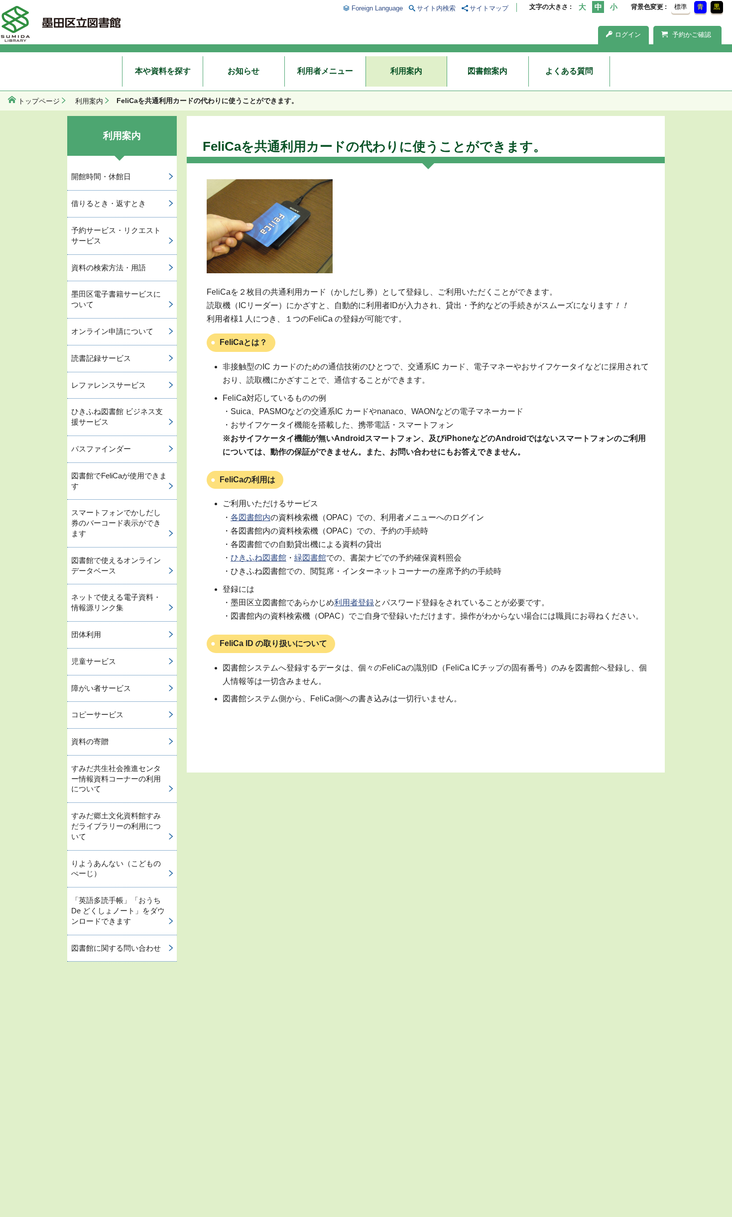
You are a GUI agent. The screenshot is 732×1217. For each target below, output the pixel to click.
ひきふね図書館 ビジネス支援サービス (117, 416)
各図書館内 (250, 517)
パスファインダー (101, 448)
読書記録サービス (101, 358)
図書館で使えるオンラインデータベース (116, 565)
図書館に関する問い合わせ (116, 948)
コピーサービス (97, 714)
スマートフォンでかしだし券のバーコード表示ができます (116, 523)
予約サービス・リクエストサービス (116, 235)
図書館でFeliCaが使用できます (119, 480)
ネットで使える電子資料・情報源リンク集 (116, 602)
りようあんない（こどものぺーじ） (116, 868)
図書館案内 (487, 71)
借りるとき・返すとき (108, 203)
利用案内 (406, 71)
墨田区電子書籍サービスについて (116, 299)
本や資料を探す (163, 71)
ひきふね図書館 (258, 557)
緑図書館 (310, 557)
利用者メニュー (325, 71)
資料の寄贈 (90, 741)
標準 (680, 6)
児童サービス (93, 661)
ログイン (628, 34)
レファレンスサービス (108, 385)
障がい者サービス (101, 688)
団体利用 (86, 634)
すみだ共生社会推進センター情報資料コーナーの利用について (116, 778)
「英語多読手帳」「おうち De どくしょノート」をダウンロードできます (118, 910)
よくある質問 (569, 71)
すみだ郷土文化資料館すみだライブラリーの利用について (116, 826)
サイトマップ (489, 8)
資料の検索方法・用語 (108, 267)
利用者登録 (354, 602)
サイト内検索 (436, 8)
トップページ (39, 101)
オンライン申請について (112, 331)
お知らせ (243, 71)
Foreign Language (377, 8)
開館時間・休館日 (101, 176)
